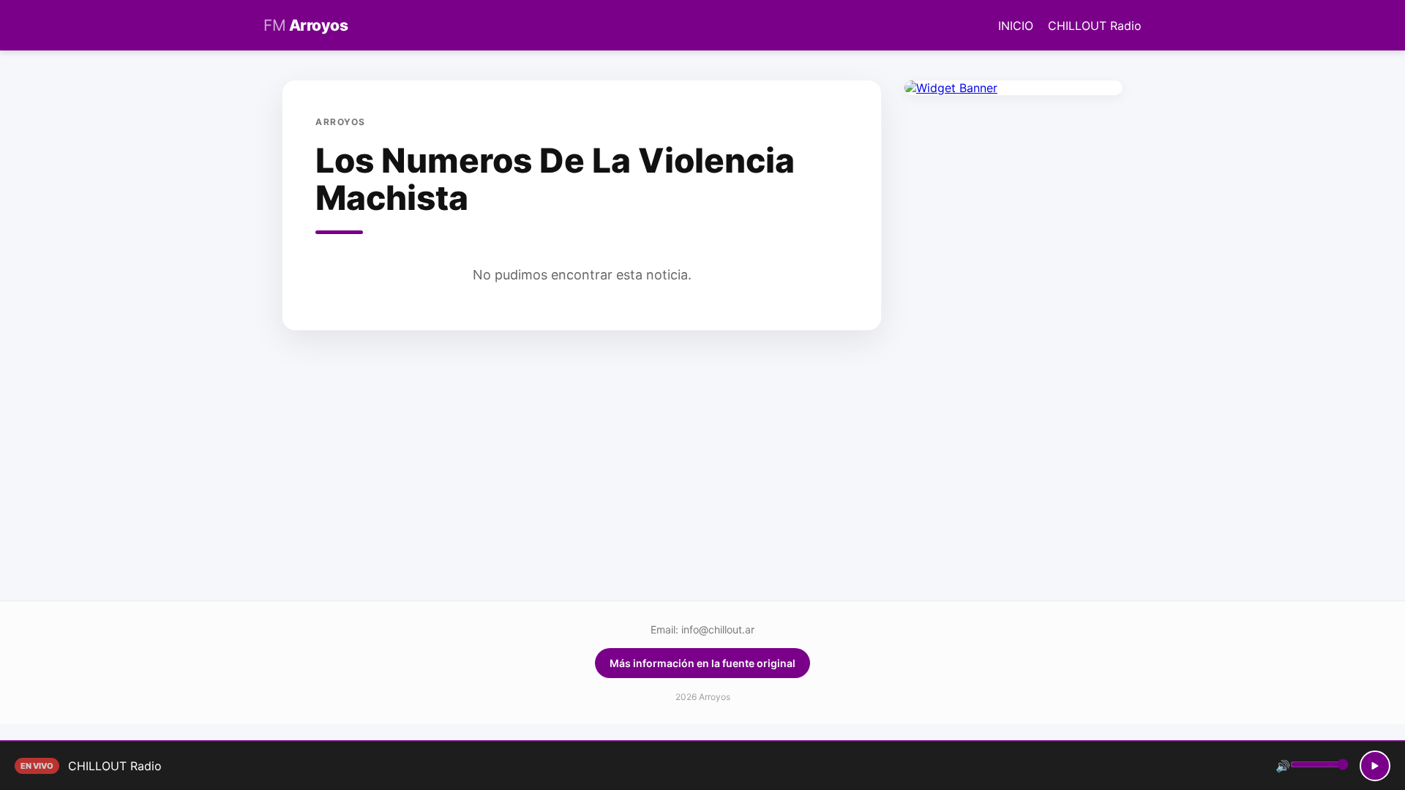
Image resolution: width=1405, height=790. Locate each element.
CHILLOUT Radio (1095, 25)
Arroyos (305, 25)
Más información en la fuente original (702, 663)
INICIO (1015, 25)
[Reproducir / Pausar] (1375, 765)
